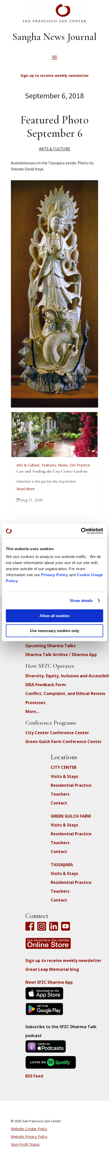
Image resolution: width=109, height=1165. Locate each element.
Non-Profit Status (25, 1144)
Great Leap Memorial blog (52, 969)
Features (14, 465)
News (27, 465)
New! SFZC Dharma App (49, 982)
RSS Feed (34, 1076)
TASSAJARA (62, 864)
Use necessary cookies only (54, 631)
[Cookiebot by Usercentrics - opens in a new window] (81, 531)
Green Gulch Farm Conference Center (63, 741)
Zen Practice (44, 465)
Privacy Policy (54, 575)
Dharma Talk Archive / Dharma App (61, 654)
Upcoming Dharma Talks (50, 645)
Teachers (60, 794)
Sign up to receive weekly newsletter (63, 960)
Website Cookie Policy (29, 1128)
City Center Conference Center (57, 732)
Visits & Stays (64, 776)
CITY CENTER (64, 767)
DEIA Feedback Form (45, 684)
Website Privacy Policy (29, 1136)
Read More (82, 503)
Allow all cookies (54, 616)
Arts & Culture (54, 149)
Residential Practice (71, 785)
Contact (59, 803)
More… (32, 711)
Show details (81, 600)
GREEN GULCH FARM (71, 816)
